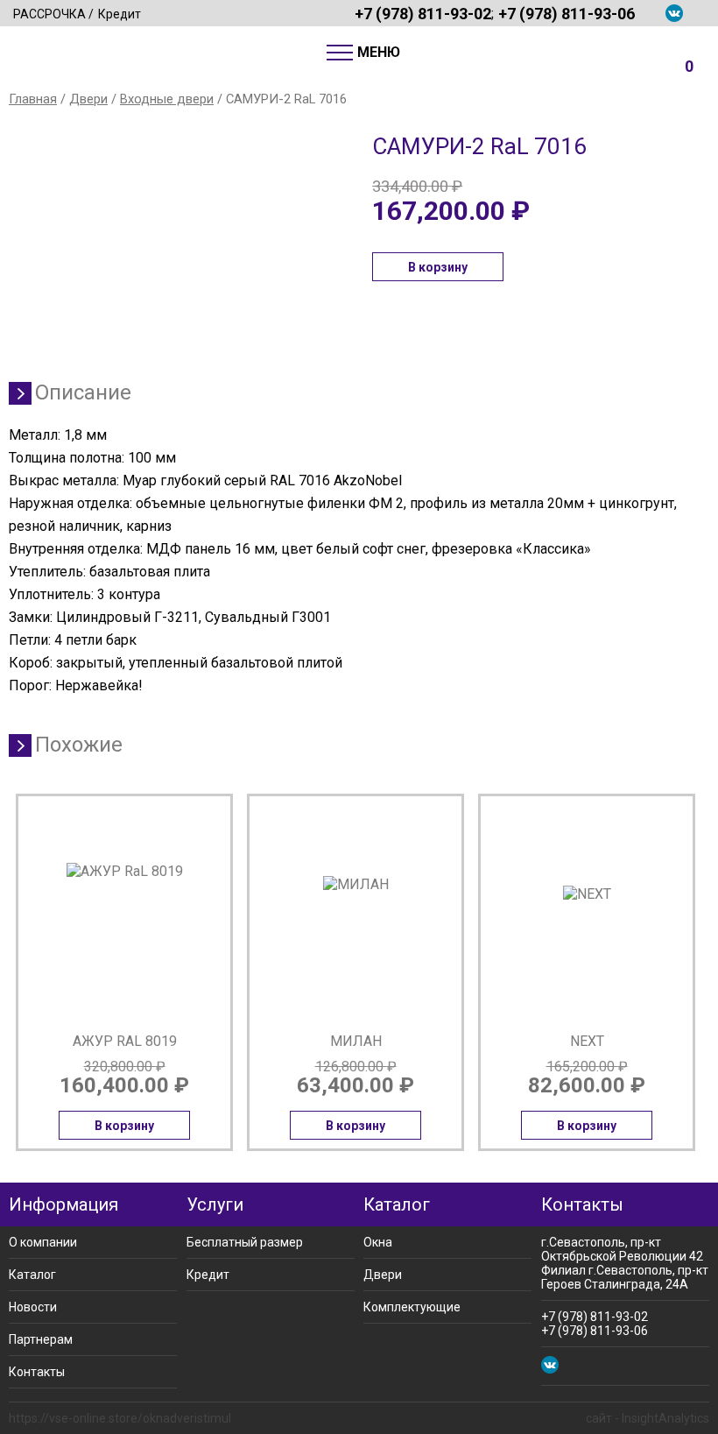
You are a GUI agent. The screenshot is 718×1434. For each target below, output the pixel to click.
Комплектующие (412, 1307)
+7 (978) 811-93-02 (423, 13)
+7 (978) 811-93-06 (566, 13)
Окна (377, 1242)
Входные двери (167, 99)
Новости (33, 1307)
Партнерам (41, 1339)
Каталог (32, 1275)
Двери (88, 99)
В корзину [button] (438, 267)
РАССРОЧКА (49, 14)
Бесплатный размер (245, 1242)
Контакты (37, 1372)
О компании (43, 1242)
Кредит (119, 14)
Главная (33, 99)
